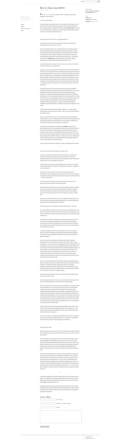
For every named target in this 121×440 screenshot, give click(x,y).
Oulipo (87, 436)
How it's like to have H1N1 (52, 7)
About (22, 26)
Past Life (25, 17)
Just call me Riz (25, 28)
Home (22, 24)
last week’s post (70, 28)
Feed (22, 30)
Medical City (51, 58)
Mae (45, 382)
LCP (74, 88)
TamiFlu (65, 126)
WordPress (93, 438)
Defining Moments (94, 21)
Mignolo (91, 436)
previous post (69, 14)
